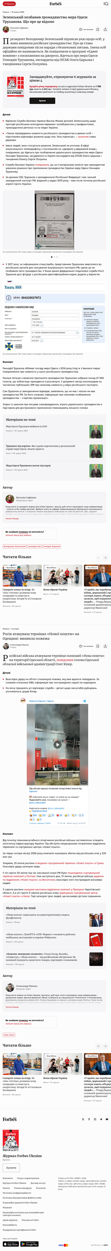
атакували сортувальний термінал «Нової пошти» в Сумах (69, 863)
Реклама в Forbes (30, 1220)
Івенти (6, 1188)
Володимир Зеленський (15, 546)
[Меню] (106, 3)
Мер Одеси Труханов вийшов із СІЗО (26, 426)
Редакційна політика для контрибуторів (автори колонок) (23, 1213)
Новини (6, 12)
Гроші (8, 453)
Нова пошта (9, 1035)
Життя (45, 594)
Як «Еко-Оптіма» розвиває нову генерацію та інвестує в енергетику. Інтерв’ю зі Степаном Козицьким (22, 595)
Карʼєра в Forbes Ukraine (14, 1183)
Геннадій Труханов (51, 546)
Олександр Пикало (19, 645)
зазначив (83, 136)
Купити (42, 101)
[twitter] (83, 1119)
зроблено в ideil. (99, 1245)
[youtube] (107, 1119)
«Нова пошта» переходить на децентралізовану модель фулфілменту (37, 916)
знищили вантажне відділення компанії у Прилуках (54, 889)
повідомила (42, 164)
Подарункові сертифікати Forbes (19, 1230)
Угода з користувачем (28, 1178)
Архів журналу (10, 1220)
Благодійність (10, 1225)
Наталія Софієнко (19, 28)
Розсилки (41, 1188)
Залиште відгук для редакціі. (19, 535)
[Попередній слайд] (99, 1046)
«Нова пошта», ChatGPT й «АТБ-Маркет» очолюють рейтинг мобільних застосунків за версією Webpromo (41, 936)
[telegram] (101, 1119)
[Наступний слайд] (105, 558)
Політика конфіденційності (17, 1193)
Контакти (8, 1178)
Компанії (6, 606)
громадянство (34, 546)
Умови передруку (23, 1188)
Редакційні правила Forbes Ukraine (20, 1202)
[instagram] (95, 1119)
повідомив (65, 660)
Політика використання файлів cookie (22, 1198)
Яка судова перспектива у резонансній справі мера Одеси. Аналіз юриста (40, 447)
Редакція (7, 1207)
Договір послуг (38, 1183)
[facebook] (89, 1119)
